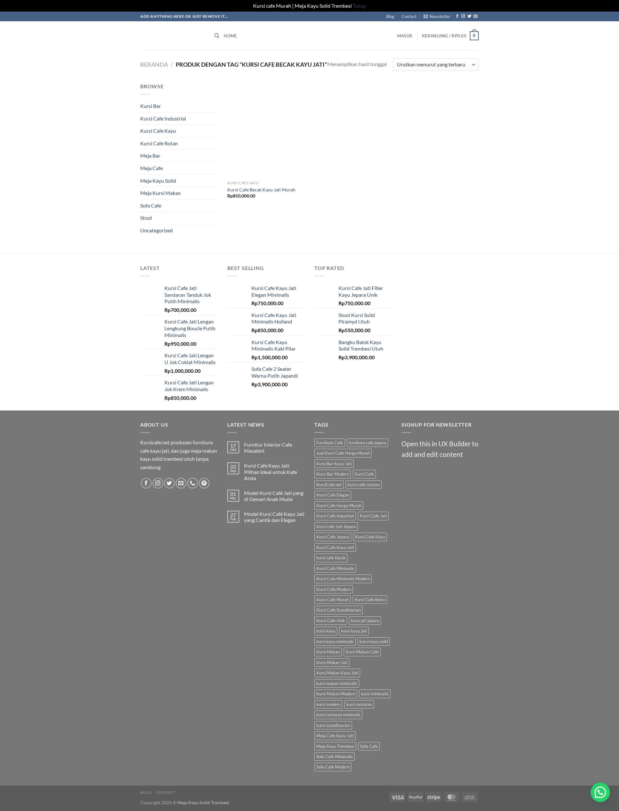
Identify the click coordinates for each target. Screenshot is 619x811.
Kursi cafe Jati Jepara (336, 526)
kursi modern (328, 704)
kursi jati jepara (365, 620)
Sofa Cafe (150, 205)
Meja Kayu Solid (158, 181)
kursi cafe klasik (331, 557)
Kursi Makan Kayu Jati (337, 672)
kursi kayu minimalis (335, 641)
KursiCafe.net (329, 484)
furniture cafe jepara (367, 442)
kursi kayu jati (354, 630)
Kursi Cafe (364, 474)
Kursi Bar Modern (332, 474)
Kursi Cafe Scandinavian (338, 610)
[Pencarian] (216, 36)
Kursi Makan (328, 651)
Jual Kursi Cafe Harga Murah (343, 453)
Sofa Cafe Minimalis (334, 756)
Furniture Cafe (329, 442)
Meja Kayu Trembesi (335, 746)
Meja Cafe (151, 168)
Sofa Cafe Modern (332, 766)
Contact (409, 16)
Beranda (154, 64)
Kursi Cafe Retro (370, 599)
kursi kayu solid (373, 641)
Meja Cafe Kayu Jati (335, 735)
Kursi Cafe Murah (332, 599)
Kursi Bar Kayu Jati (334, 463)
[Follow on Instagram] (463, 16)
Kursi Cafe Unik (330, 620)
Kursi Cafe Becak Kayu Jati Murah (261, 189)
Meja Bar (150, 155)
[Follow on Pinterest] (204, 483)
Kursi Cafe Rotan (159, 143)
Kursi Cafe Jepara (332, 536)
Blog (390, 16)
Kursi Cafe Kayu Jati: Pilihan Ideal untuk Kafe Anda (270, 471)
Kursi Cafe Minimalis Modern (343, 578)
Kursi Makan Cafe (362, 651)
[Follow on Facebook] (457, 16)
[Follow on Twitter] (469, 16)
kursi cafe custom (364, 484)
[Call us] (192, 483)
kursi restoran (359, 704)
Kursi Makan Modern (335, 693)
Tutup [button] (359, 6)
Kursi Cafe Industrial (163, 118)
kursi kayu (325, 630)
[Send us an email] (475, 16)
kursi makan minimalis (336, 683)
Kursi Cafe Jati (373, 515)
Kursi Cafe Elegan (332, 494)
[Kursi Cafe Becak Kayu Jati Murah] (267, 130)
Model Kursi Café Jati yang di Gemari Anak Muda (273, 496)
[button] (600, 792)
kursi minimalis (374, 693)
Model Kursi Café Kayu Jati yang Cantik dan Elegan (274, 517)
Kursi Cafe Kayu (158, 131)
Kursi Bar (150, 106)
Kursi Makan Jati (332, 662)
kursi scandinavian (333, 725)
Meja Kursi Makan (160, 193)
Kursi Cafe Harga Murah (338, 505)
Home (230, 35)
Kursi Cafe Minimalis (335, 568)
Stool (146, 218)
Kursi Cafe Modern (333, 589)
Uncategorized (156, 230)
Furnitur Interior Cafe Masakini (268, 447)
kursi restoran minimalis (338, 714)
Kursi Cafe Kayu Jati (335, 547)
